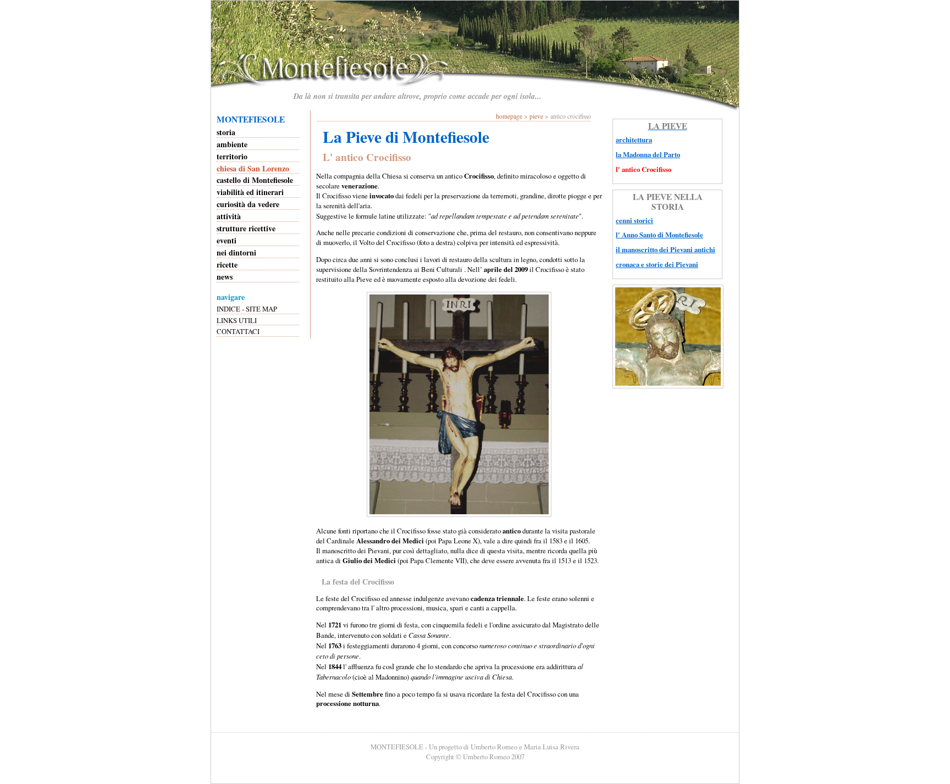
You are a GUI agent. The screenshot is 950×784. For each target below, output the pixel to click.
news (225, 276)
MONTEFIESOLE (251, 119)
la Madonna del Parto (648, 154)
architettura (634, 139)
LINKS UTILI (237, 320)
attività (229, 216)
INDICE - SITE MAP (247, 309)
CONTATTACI (238, 331)
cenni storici (634, 220)
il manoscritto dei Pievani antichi (665, 249)
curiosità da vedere (248, 204)
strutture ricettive (246, 228)
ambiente (232, 144)
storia (226, 132)
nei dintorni (236, 252)
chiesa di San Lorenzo (253, 168)
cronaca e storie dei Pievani (657, 264)
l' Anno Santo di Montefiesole (659, 235)
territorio (232, 156)
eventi (226, 240)
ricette (227, 264)
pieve (536, 116)
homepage (509, 116)
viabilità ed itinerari (250, 192)
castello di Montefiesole (255, 180)
